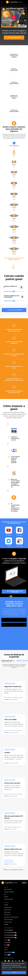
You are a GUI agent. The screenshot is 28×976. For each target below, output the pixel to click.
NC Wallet (6, 904)
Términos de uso (7, 914)
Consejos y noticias (8, 907)
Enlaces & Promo (7, 909)
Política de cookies (8, 922)
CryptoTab (6, 896)
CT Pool (5, 939)
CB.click (5, 949)
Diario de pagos (7, 912)
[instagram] (19, 961)
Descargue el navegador (9, 891)
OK (15, 972)
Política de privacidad (8, 919)
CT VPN (5, 947)
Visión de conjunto (7, 889)
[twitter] (16, 961)
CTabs (5, 954)
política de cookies (7, 969)
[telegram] (12, 961)
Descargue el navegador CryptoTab (15, 591)
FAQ (5, 894)
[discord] (5, 961)
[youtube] (22, 961)
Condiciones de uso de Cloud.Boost (11, 917)
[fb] (9, 961)
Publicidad (6, 924)
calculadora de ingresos (19, 138)
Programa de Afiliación (8, 899)
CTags (5, 944)
